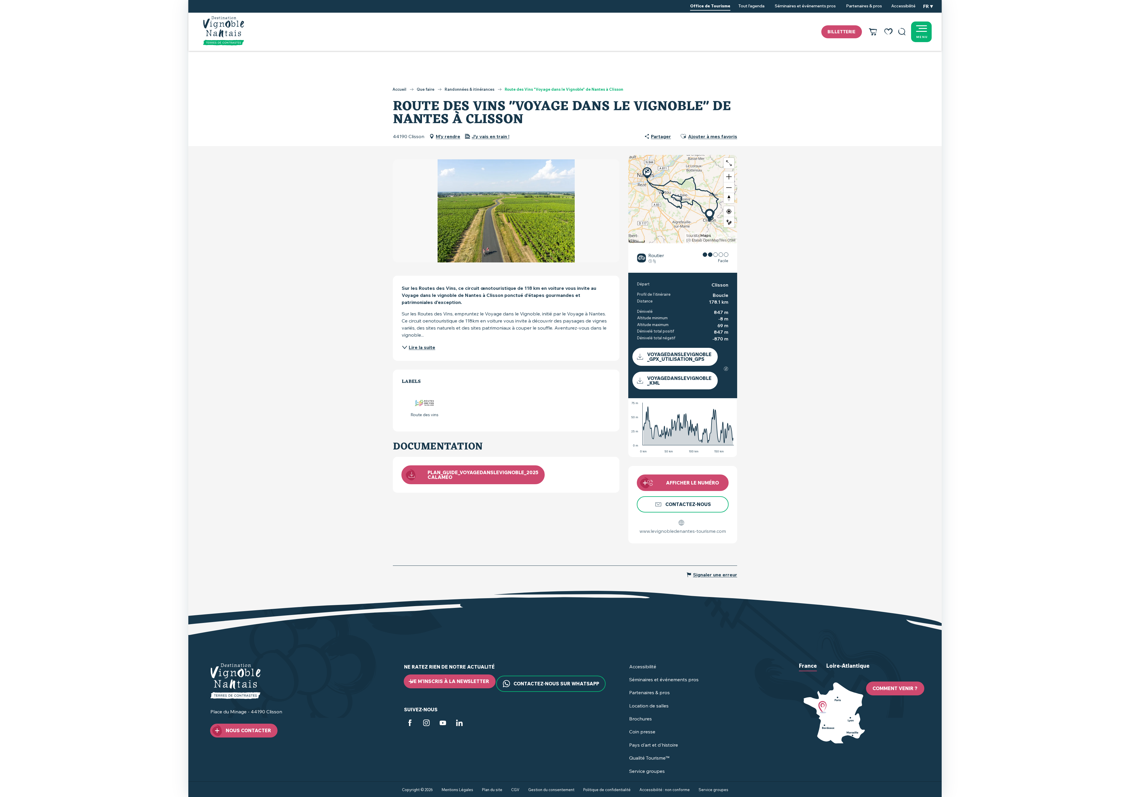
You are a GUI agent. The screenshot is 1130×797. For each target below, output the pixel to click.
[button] (902, 31)
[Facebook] (410, 724)
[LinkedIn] (459, 724)
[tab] (808, 670)
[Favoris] (888, 31)
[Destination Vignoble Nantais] (223, 31)
